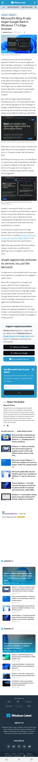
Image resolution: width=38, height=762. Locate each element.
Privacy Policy (17, 756)
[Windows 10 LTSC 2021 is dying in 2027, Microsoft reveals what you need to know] (6, 676)
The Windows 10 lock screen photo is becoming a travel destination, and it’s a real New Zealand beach (23, 683)
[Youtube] (29, 746)
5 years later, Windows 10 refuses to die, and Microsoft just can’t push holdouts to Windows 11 (23, 666)
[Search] (34, 2)
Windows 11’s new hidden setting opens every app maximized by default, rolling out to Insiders (24, 497)
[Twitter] (5, 425)
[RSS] (19, 746)
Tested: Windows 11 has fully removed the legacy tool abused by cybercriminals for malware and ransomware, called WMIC (23, 617)
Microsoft (4, 15)
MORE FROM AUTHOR (24, 431)
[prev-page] (3, 506)
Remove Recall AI (13, 7)
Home (2, 11)
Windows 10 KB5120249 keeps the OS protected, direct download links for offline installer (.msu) (23, 656)
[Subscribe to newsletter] (31, 759)
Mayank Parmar (7, 32)
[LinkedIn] (8, 425)
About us (7, 754)
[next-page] (6, 506)
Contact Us (21, 754)
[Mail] (14, 746)
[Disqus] (19, 534)
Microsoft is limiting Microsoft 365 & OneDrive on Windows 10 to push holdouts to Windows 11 (18, 645)
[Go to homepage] (6, 759)
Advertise (14, 754)
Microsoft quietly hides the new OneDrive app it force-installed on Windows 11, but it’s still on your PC (23, 608)
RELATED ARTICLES (7, 431)
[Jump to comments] (19, 759)
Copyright (29, 754)
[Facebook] (8, 746)
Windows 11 (12, 15)
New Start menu (26, 7)
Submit (19, 392)
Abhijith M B (7, 583)
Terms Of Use (8, 756)
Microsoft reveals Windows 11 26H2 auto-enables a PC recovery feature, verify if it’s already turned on (23, 598)
